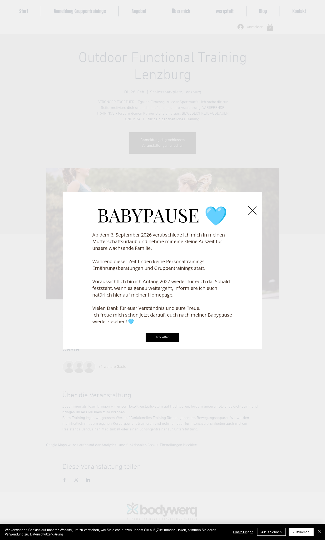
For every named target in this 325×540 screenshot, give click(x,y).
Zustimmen (301, 532)
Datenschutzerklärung (46, 534)
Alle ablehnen (271, 532)
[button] (252, 210)
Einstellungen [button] (243, 532)
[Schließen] (319, 532)
